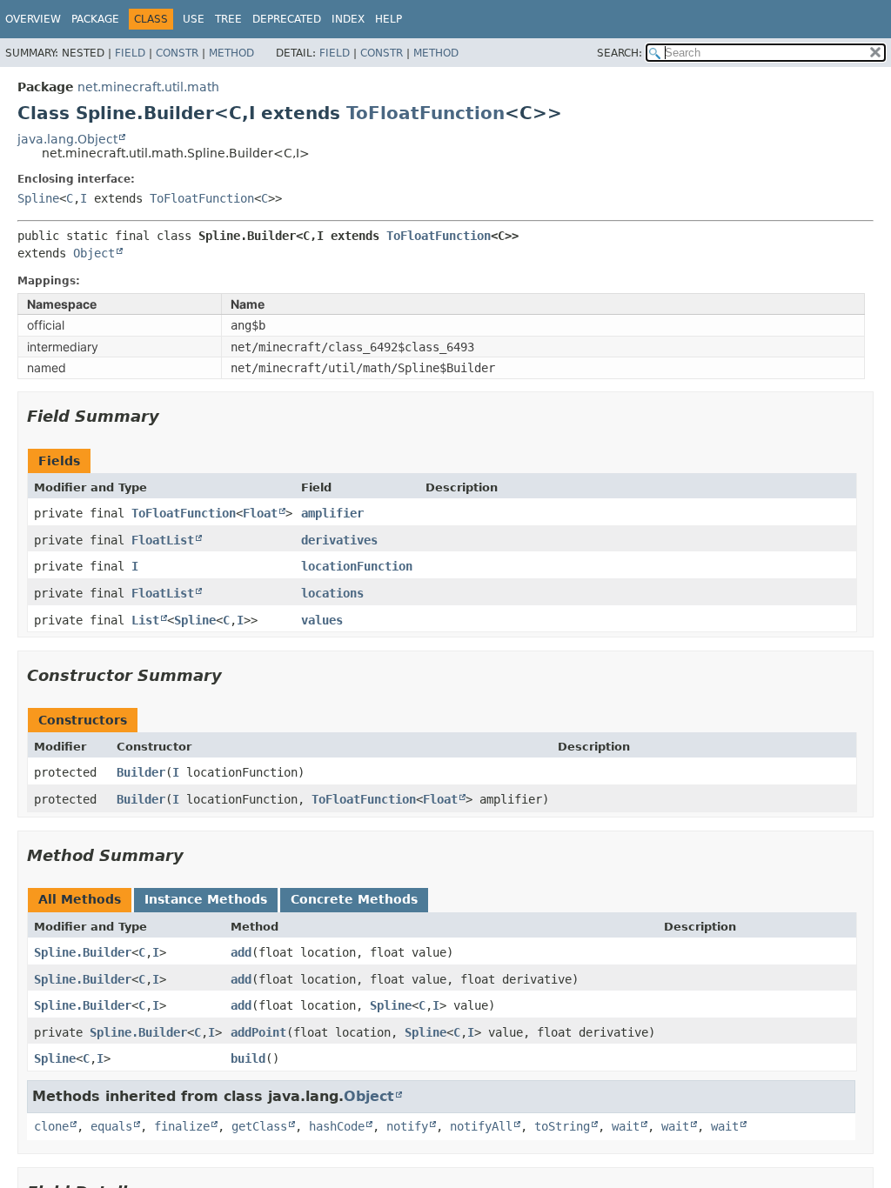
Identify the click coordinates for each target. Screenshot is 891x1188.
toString (562, 1126)
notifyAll (481, 1126)
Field (130, 53)
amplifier (332, 513)
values (322, 620)
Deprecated (286, 19)
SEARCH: (619, 53)
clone (51, 1126)
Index (348, 19)
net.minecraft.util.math (148, 87)
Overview (33, 19)
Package (95, 19)
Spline (38, 198)
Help (388, 19)
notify (407, 1126)
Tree (228, 19)
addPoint (258, 1032)
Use (193, 19)
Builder (141, 772)
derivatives (339, 540)
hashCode (337, 1126)
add (241, 952)
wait (626, 1126)
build (248, 1058)
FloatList (162, 540)
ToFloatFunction (425, 113)
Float (260, 513)
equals (111, 1126)
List (145, 620)
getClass (259, 1126)
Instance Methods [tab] (205, 899)
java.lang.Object (67, 139)
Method (231, 53)
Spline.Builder (82, 952)
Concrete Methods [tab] (354, 899)
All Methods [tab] (79, 899)
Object (94, 253)
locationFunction (356, 566)
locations (332, 593)
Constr (177, 53)
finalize (182, 1126)
